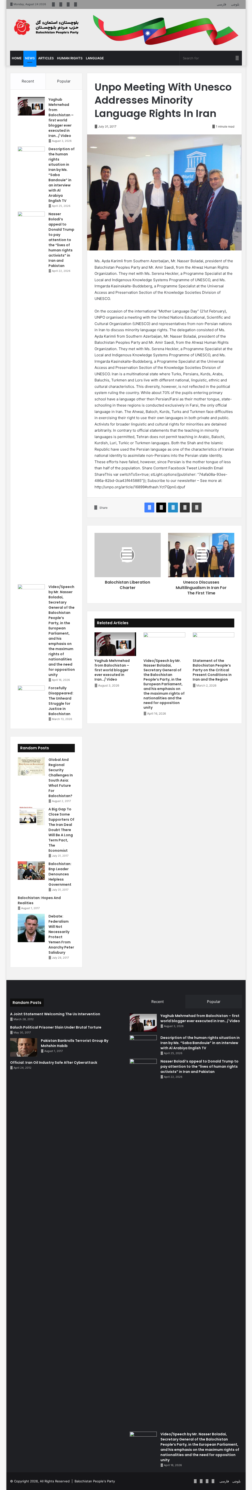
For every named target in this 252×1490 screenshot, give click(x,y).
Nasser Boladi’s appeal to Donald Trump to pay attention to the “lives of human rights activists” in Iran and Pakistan (61, 240)
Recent (28, 81)
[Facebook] (149, 507)
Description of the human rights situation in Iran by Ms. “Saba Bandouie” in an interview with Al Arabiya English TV (200, 1042)
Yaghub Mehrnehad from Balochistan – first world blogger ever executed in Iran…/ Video (112, 670)
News (30, 58)
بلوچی (235, 4)
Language (95, 58)
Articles (46, 58)
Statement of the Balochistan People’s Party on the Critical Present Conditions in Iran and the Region (212, 670)
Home (17, 58)
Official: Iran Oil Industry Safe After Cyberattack (53, 1062)
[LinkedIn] (173, 507)
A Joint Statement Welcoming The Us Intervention (55, 1014)
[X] (161, 507)
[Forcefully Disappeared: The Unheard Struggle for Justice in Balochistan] (31, 695)
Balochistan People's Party (95, 1481)
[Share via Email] (185, 507)
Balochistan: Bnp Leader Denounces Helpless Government (59, 874)
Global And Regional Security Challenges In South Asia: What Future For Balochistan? (60, 777)
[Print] (197, 507)
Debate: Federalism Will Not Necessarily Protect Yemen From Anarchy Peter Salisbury (61, 934)
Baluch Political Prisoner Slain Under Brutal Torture (55, 1027)
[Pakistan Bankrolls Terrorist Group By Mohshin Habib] (23, 1047)
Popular (64, 81)
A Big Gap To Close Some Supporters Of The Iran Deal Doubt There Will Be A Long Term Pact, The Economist (61, 830)
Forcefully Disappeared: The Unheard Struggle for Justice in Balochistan (60, 701)
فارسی (221, 4)
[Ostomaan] (46, 27)
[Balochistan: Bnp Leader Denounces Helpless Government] (31, 870)
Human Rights (69, 58)
